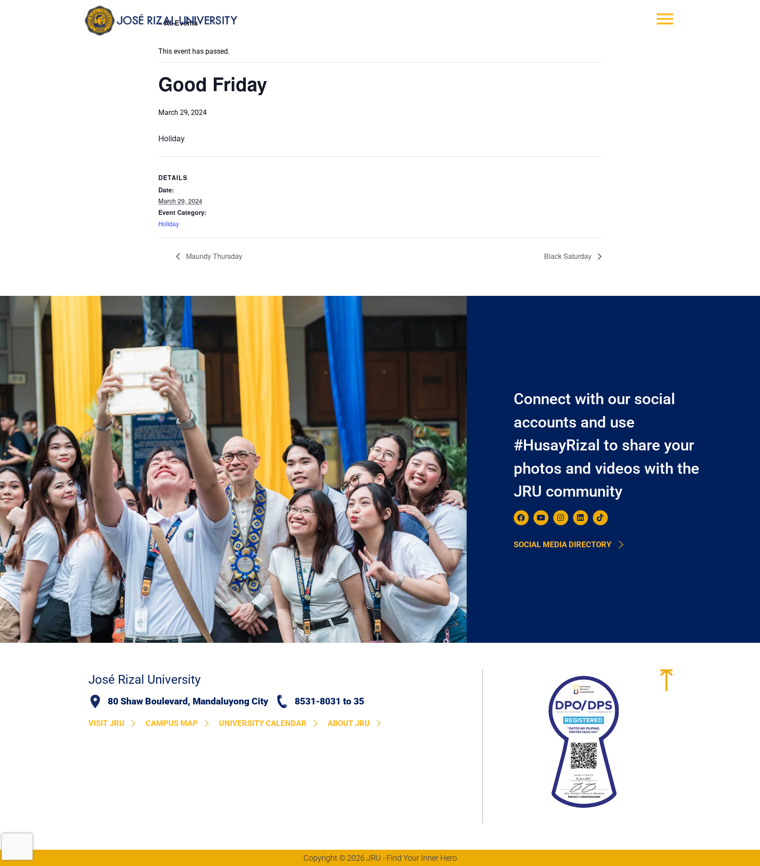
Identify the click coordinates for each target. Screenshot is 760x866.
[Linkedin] (580, 517)
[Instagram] (560, 517)
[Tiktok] (600, 517)
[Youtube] (540, 517)
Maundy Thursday (213, 256)
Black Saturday (568, 256)
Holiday (168, 223)
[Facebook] (521, 517)
